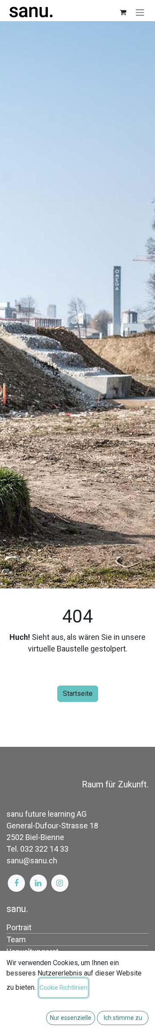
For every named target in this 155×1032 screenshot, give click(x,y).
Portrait (18, 927)
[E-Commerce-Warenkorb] (122, 12)
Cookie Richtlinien (63, 987)
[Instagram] (59, 883)
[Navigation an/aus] (140, 12)
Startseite (78, 693)
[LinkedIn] (38, 883)
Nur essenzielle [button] (70, 1017)
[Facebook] (16, 883)
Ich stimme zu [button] (123, 1017)
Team (16, 939)
